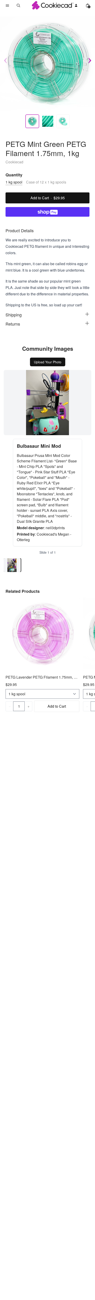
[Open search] (18, 5)
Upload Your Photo (47, 362)
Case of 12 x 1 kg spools (46, 182)
